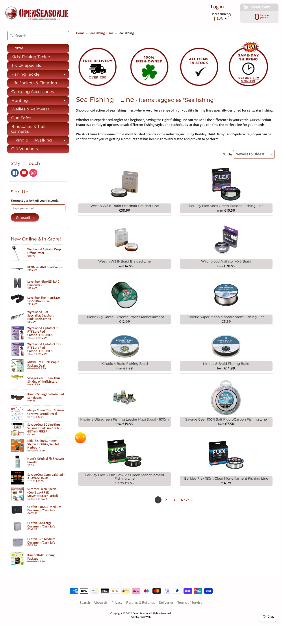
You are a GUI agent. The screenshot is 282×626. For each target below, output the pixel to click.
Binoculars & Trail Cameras (28, 129)
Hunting (40, 101)
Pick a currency (221, 14)
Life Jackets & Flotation (34, 82)
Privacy (116, 603)
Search (85, 603)
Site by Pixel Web (141, 617)
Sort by (227, 154)
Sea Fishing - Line (101, 33)
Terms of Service (189, 603)
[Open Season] (37, 14)
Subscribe (25, 218)
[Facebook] (15, 173)
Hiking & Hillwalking (40, 141)
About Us (101, 603)
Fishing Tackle (40, 75)
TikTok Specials (26, 65)
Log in (217, 7)
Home (17, 48)
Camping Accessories (32, 91)
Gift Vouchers (24, 148)
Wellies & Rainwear (30, 109)
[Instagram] (33, 173)
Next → (187, 500)
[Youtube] (24, 173)
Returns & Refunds (140, 603)
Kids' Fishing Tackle (30, 56)
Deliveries (166, 603)
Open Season (140, 613)
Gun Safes (21, 118)
